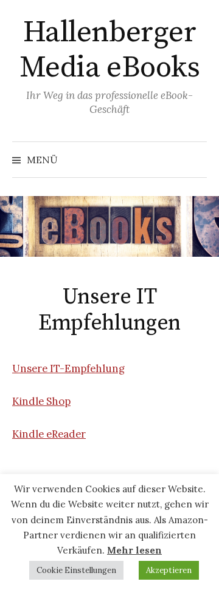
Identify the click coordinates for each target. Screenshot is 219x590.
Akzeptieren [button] (169, 570)
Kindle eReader (49, 434)
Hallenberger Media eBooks (109, 50)
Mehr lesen (134, 550)
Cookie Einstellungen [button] (76, 570)
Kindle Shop (41, 401)
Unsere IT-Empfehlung (68, 368)
